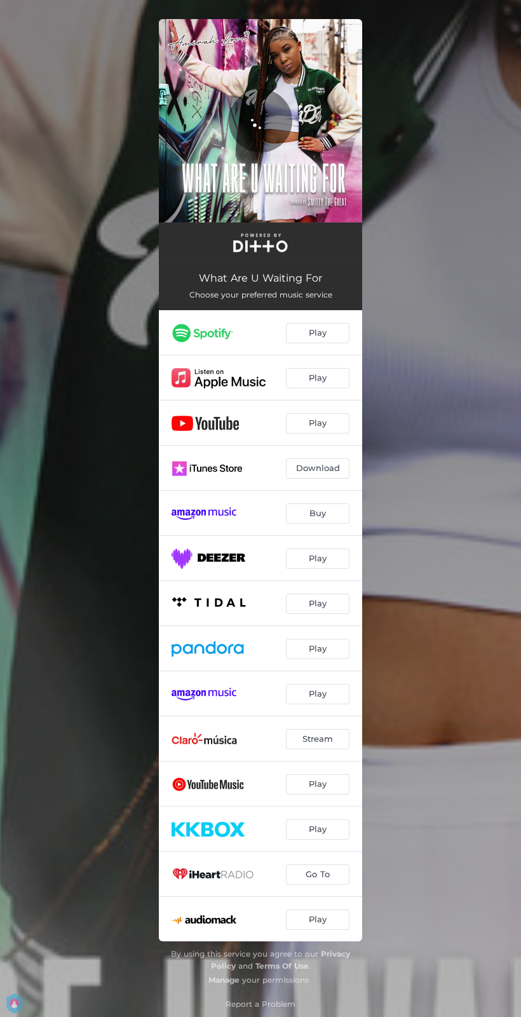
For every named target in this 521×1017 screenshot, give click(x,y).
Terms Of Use (282, 966)
